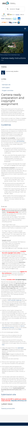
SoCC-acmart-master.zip (14, 300)
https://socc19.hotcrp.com (19, 400)
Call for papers (6, 87)
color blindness (20, 141)
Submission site (6, 84)
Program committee (7, 90)
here (20, 329)
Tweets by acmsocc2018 (8, 408)
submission (21, 348)
